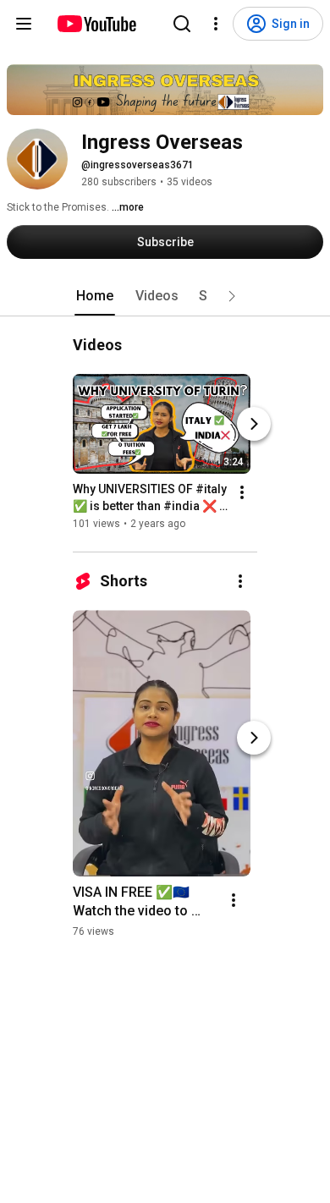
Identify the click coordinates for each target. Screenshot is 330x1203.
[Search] (182, 24)
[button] (232, 296)
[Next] (254, 424)
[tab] (94, 296)
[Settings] (216, 24)
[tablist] (165, 296)
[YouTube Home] (96, 23)
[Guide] (24, 24)
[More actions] (242, 492)
